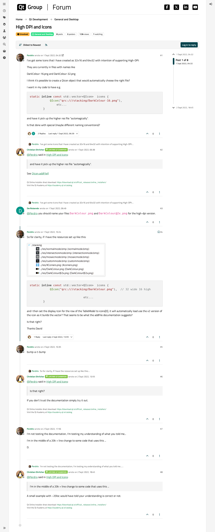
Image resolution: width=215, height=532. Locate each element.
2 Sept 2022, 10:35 (52, 347)
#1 (161, 55)
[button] (4, 528)
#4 (161, 232)
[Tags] (4, 17)
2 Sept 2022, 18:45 (86, 472)
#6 (161, 376)
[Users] (4, 31)
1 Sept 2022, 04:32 (52, 55)
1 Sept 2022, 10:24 (52, 232)
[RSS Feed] (46, 44)
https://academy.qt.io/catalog (59, 185)
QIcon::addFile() (40, 173)
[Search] (4, 44)
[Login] (211, 4)
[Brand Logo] (44, 7)
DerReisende (33, 208)
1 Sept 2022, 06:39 (86, 149)
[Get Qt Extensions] (4, 51)
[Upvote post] (147, 133)
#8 (161, 472)
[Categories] (4, 4)
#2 (161, 149)
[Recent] (4, 10)
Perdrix (30, 55)
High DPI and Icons (57, 155)
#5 (161, 347)
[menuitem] (211, 4)
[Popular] (4, 24)
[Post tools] (160, 133)
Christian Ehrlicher (35, 149)
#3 (161, 208)
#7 (161, 428)
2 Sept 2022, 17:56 (52, 428)
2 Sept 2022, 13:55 (86, 376)
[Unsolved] (4, 57)
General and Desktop (43, 34)
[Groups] (4, 37)
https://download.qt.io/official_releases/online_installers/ (81, 182)
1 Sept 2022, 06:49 (57, 208)
